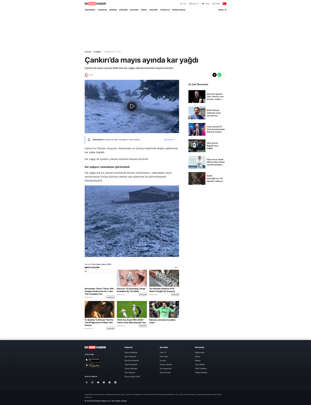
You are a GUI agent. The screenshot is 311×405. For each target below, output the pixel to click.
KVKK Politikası (201, 368)
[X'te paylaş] (214, 75)
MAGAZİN (153, 10)
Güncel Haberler (131, 352)
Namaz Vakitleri (166, 364)
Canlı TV (163, 352)
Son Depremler (166, 368)
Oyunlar (163, 360)
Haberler (88, 52)
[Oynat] (132, 106)
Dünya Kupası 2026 (132, 376)
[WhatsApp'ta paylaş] (219, 75)
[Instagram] (92, 382)
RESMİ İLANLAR (178, 10)
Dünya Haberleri (131, 368)
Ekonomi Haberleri (132, 360)
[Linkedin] (115, 382)
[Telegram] (110, 382)
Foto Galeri (164, 356)
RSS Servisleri (165, 372)
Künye (197, 356)
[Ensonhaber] (95, 3)
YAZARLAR (102, 10)
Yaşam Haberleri (131, 364)
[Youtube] (98, 382)
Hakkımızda (199, 352)
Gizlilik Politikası (201, 372)
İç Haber (97, 52)
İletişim (197, 360)
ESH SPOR (134, 10)
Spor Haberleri (130, 356)
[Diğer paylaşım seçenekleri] (224, 75)
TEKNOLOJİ (165, 10)
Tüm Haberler (130, 372)
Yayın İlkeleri (200, 364)
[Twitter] (87, 382)
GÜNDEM (113, 10)
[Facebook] (104, 382)
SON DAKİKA (90, 10)
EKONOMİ (123, 10)
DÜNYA (144, 10)
